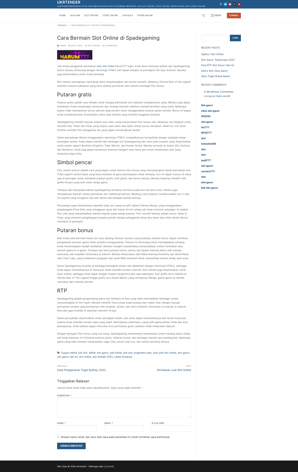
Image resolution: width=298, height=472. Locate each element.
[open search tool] (203, 15)
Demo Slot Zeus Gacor (214, 70)
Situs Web (158, 423)
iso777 (205, 127)
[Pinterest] (239, 4)
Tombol (234, 15)
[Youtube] (230, 4)
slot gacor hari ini (67, 356)
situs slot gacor (210, 110)
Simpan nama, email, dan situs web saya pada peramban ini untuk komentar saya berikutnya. (115, 436)
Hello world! (223, 96)
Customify (109, 466)
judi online (116, 352)
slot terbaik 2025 (103, 356)
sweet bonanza (123, 356)
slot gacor (183, 352)
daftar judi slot (78, 352)
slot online (85, 356)
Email (108, 423)
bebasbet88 (208, 143)
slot (203, 138)
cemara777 (208, 171)
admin (62, 46)
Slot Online (93, 46)
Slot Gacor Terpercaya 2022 (218, 59)
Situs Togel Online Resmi (215, 76)
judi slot (128, 352)
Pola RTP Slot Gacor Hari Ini (217, 65)
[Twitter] (225, 4)
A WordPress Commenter (219, 91)
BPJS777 (206, 132)
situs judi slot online (164, 352)
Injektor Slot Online (212, 54)
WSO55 (205, 116)
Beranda (62, 25)
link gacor (207, 105)
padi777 (206, 160)
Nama (61, 423)
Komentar (64, 395)
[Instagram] (234, 4)
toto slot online (106, 66)
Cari (235, 38)
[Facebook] (221, 4)
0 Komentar (110, 46)
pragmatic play (142, 352)
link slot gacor (209, 187)
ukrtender (69, 2)
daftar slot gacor (98, 352)
